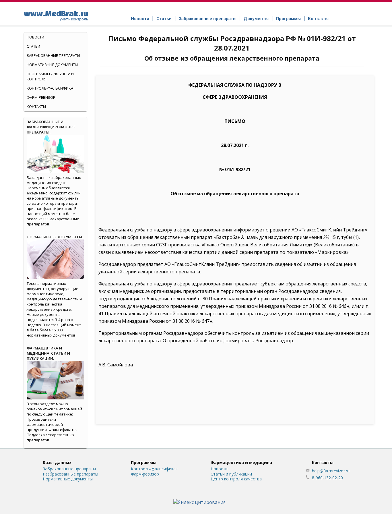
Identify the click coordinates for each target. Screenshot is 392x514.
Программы (288, 18)
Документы (256, 18)
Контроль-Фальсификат (51, 88)
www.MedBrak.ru (56, 15)
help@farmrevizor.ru (331, 471)
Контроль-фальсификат (154, 469)
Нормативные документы (52, 64)
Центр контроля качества (236, 479)
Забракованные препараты (207, 18)
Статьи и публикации (231, 474)
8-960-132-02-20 (327, 477)
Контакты (318, 18)
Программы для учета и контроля (50, 76)
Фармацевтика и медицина (241, 462)
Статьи (164, 18)
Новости (140, 18)
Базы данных (57, 462)
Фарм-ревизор (41, 97)
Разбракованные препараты (70, 474)
